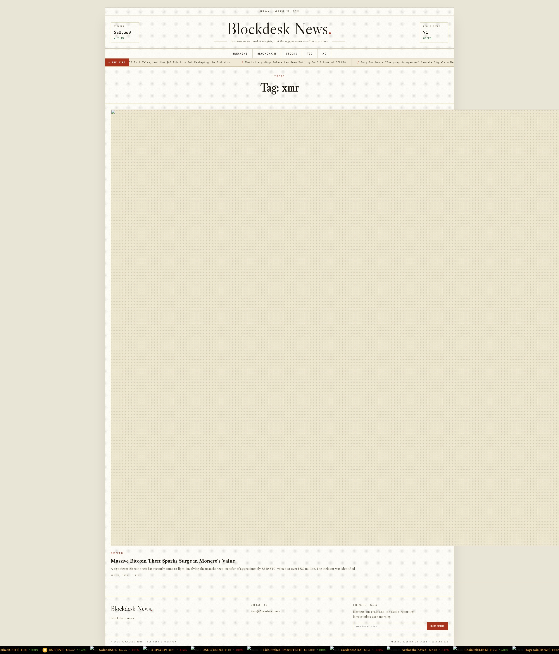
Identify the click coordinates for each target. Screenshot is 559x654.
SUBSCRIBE (437, 626)
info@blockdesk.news (265, 611)
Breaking (240, 53)
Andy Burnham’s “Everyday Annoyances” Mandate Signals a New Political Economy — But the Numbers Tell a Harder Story (413, 62)
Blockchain (266, 53)
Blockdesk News (279, 28)
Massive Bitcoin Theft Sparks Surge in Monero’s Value (173, 561)
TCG (310, 53)
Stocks (291, 53)
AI (324, 53)
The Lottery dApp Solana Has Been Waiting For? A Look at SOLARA (255, 62)
